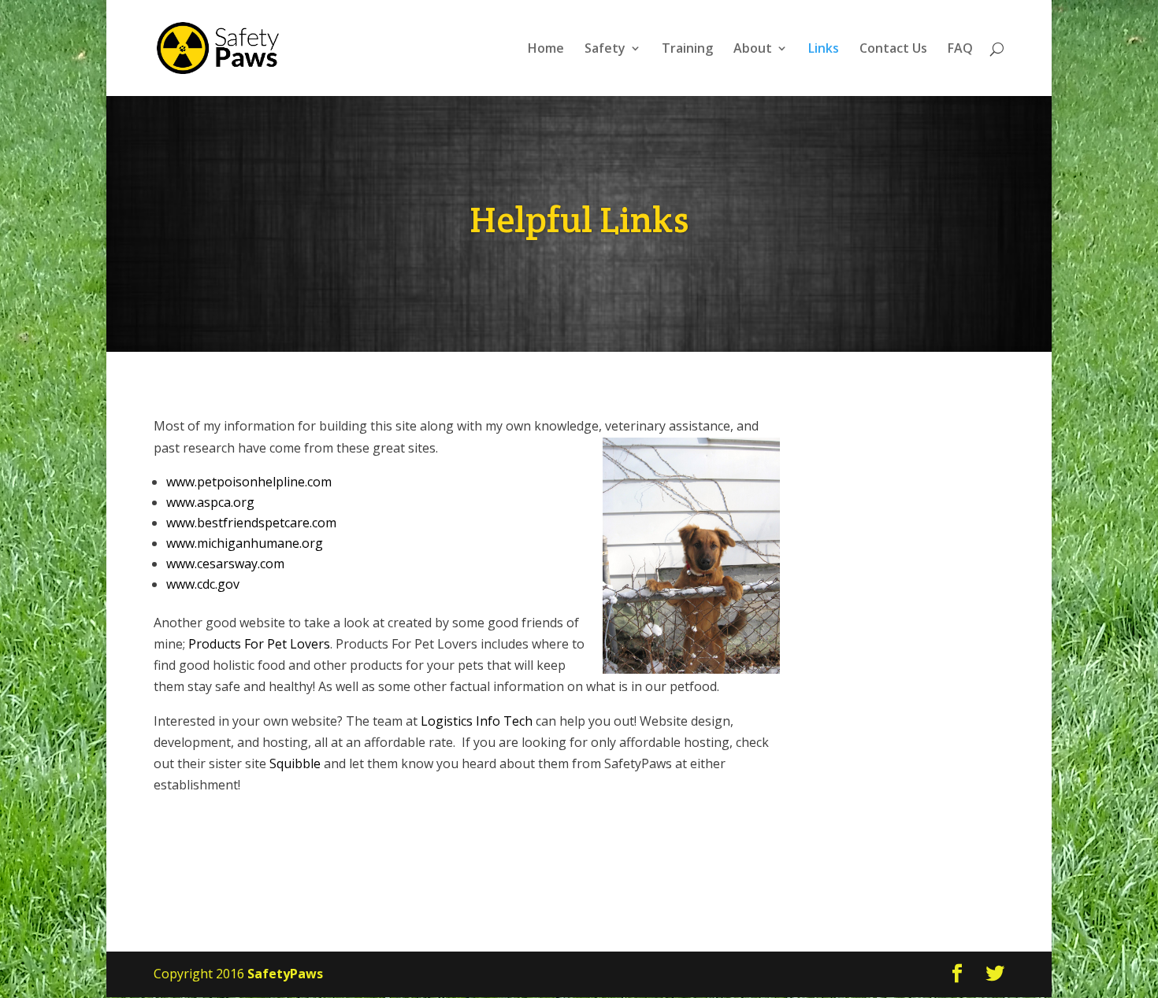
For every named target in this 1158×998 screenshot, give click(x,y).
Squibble (295, 763)
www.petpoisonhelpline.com (249, 481)
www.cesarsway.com (225, 563)
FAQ (960, 50)
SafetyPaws (285, 973)
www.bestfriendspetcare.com (251, 522)
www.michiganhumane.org (244, 543)
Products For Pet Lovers (259, 643)
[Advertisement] (915, 652)
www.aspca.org (210, 502)
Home (546, 50)
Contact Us (893, 50)
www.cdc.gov (202, 584)
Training (687, 50)
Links (823, 50)
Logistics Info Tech (477, 721)
